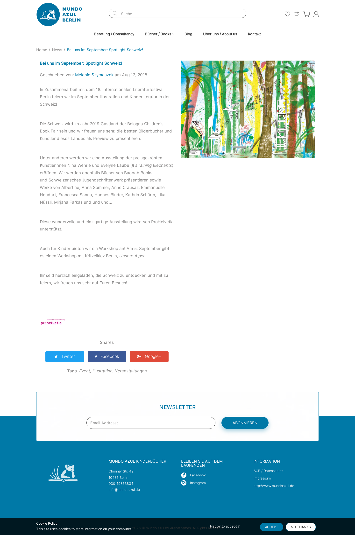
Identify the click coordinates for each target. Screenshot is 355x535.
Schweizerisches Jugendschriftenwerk (86, 180)
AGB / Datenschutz (268, 471)
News (57, 49)
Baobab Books (138, 172)
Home (41, 49)
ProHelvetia (162, 221)
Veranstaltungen (131, 370)
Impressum (262, 478)
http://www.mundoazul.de (274, 486)
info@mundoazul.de (124, 489)
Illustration (103, 370)
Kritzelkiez (95, 255)
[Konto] (316, 14)
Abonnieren (245, 422)
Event (85, 370)
